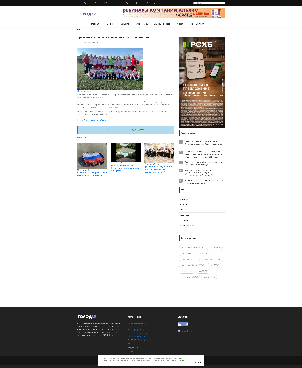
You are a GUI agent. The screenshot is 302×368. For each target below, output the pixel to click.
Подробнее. (180, 360)
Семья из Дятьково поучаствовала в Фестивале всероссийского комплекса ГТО (203, 144)
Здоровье (184, 215)
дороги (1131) (209, 277)
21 (140, 337)
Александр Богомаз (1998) (193, 265)
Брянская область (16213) (192, 247)
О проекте (99, 3)
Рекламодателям (153, 3)
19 (135, 337)
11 (131, 333)
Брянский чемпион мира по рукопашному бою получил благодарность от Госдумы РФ (199, 172)
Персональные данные (114, 3)
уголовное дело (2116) (212, 259)
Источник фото (84, 91)
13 (137, 333)
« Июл (130, 352)
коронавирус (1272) (190, 277)
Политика (110, 24)
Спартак (105, 120)
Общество (125, 24)
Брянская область (92, 120)
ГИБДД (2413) (203, 253)
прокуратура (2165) (189, 259)
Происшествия (196, 24)
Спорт (180, 24)
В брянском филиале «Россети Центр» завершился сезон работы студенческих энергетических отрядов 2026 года (204, 154)
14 (140, 333)
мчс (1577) (203, 271)
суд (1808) (214, 265)
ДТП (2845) (186, 253)
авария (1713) (187, 271)
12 (135, 333)
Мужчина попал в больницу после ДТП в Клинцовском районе (204, 181)
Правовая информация (135, 3)
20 (138, 337)
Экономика (142, 24)
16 (146, 333)
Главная (95, 24)
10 (129, 333)
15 (143, 333)
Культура (184, 220)
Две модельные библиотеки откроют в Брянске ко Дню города (203, 163)
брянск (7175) (214, 247)
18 (132, 337)
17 (129, 337)
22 (144, 337)
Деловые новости (162, 24)
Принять (197, 362)
